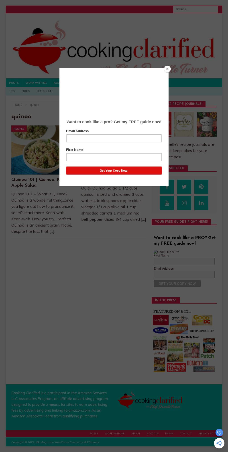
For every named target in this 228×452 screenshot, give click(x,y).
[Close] (167, 69)
